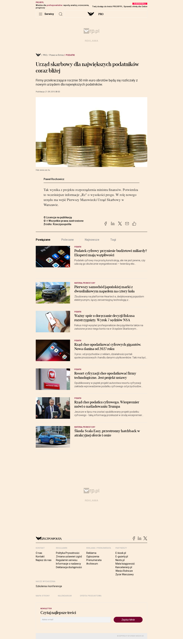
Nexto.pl (120, 560)
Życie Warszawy (124, 574)
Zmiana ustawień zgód (69, 556)
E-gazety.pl (121, 556)
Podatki (70, 55)
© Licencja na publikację (58, 217)
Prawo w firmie (56, 55)
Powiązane (43, 239)
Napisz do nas (43, 560)
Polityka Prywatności (67, 552)
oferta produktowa (91, 596)
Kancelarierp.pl (123, 567)
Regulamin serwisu (66, 560)
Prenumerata (94, 560)
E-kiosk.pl (120, 552)
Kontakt (40, 556)
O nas (39, 552)
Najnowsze (92, 239)
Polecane (67, 239)
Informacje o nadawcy (68, 563)
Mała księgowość (125, 563)
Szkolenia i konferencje (49, 586)
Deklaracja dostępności (69, 567)
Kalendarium (65, 596)
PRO (100, 14)
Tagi (113, 239)
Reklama (91, 552)
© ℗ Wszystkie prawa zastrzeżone (63, 220)
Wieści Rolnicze (124, 570)
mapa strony (43, 596)
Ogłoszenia (92, 556)
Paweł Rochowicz (54, 179)
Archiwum (92, 563)
